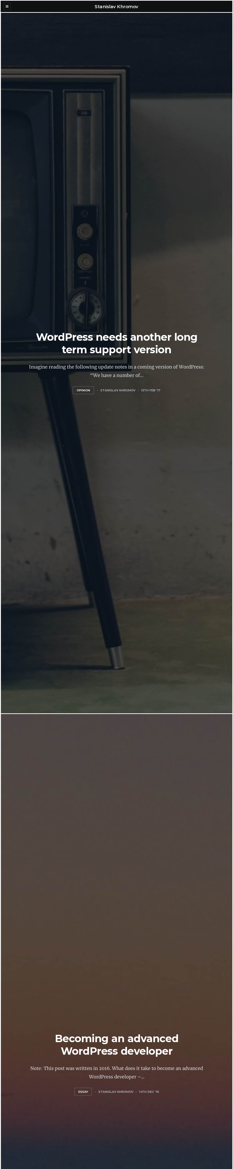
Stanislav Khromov (116, 6)
